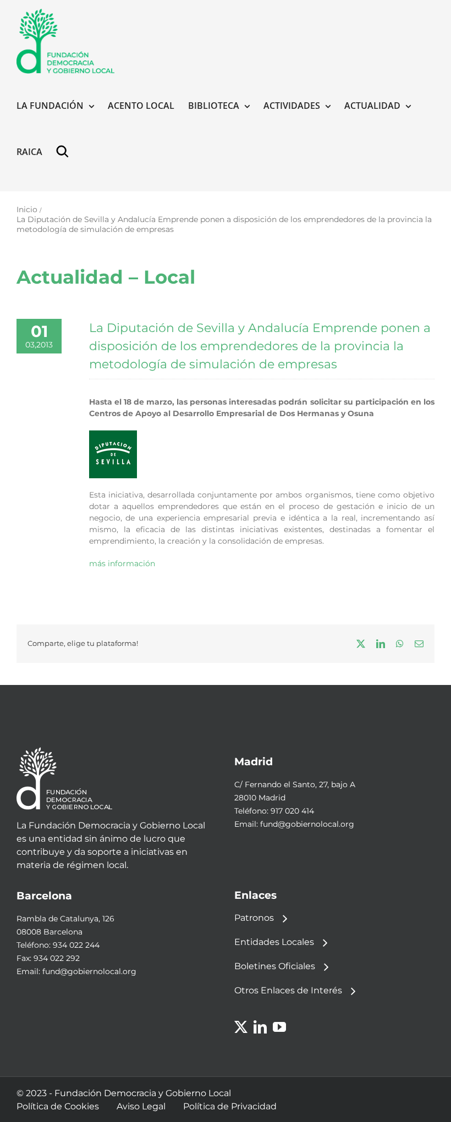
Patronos (254, 918)
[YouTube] (279, 1026)
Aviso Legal (141, 1106)
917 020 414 (292, 811)
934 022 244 (76, 945)
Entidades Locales (274, 942)
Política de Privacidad (230, 1106)
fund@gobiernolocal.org (307, 824)
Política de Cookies (57, 1106)
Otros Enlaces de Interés (288, 990)
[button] (65, 152)
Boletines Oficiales (274, 966)
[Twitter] (241, 1026)
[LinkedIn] (260, 1026)
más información (122, 563)
